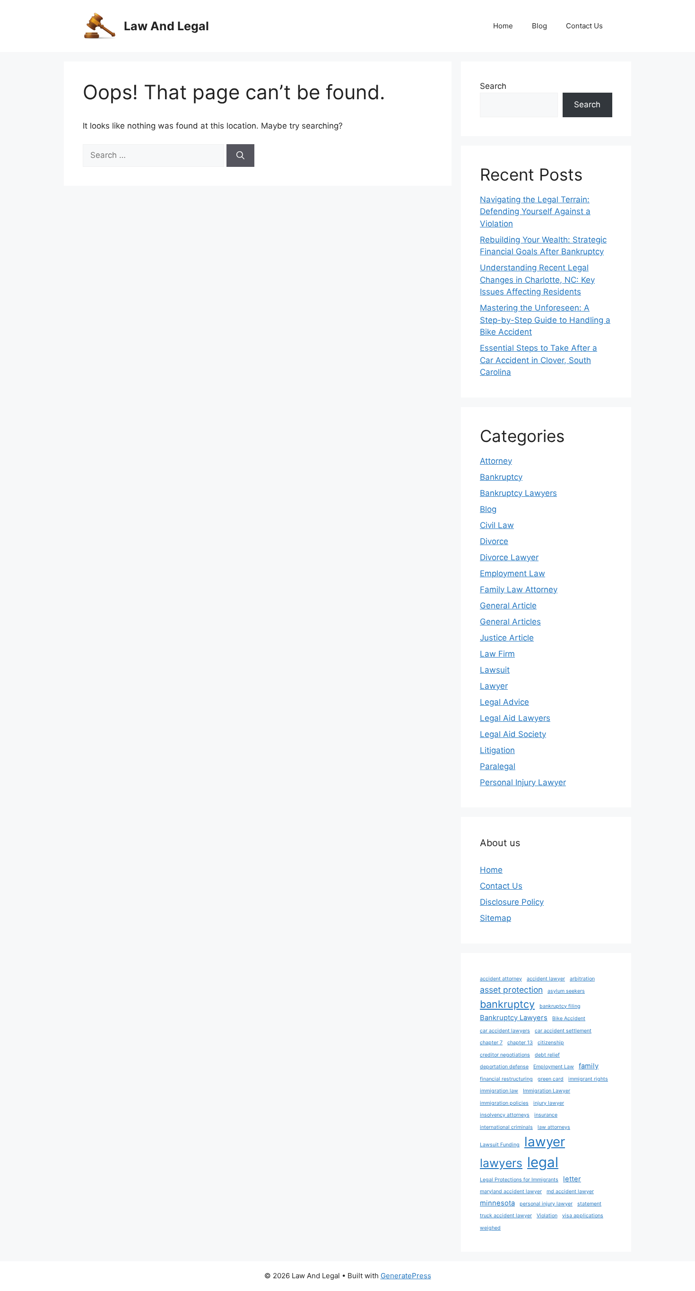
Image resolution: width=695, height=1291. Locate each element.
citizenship (551, 1043)
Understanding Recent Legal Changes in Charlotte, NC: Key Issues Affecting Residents (537, 279)
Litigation (497, 750)
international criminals (506, 1127)
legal (542, 1162)
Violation (547, 1216)
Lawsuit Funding (500, 1145)
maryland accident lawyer (511, 1191)
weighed (490, 1228)
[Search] (240, 155)
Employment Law (512, 573)
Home (503, 25)
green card (551, 1079)
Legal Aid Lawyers (515, 718)
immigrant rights (588, 1079)
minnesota (497, 1203)
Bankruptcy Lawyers (518, 493)
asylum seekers (566, 991)
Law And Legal (166, 26)
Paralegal (497, 766)
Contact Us (584, 25)
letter (572, 1179)
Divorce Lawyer (509, 557)
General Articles (510, 621)
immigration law (499, 1091)
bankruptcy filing (560, 1006)
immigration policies (504, 1103)
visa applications (582, 1216)
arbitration (582, 979)
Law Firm (497, 653)
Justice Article (507, 637)
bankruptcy (507, 1004)
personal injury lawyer (546, 1204)
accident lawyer (546, 979)
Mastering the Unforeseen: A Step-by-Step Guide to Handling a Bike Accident (545, 320)
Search (493, 86)
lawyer (544, 1142)
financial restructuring (506, 1079)
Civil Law (497, 525)
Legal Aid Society (513, 734)
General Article (508, 605)
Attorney (496, 461)
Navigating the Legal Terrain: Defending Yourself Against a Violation (535, 211)
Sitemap (495, 918)
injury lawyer (548, 1103)
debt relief (547, 1055)
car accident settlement (563, 1031)
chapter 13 (520, 1043)
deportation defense (504, 1067)
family (589, 1066)
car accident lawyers (505, 1031)
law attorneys (554, 1127)
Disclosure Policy (512, 902)
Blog (539, 25)
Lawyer (494, 686)
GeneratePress (406, 1275)
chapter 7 (491, 1043)
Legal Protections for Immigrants (519, 1180)
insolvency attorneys (505, 1115)
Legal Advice (504, 702)
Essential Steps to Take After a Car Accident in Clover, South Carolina (538, 360)
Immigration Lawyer (546, 1091)
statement (589, 1204)
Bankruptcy (501, 477)
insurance (545, 1115)
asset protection (511, 990)
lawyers (501, 1163)
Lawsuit (495, 670)
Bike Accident (568, 1018)
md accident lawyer (570, 1191)
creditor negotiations (505, 1055)
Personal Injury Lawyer (523, 782)
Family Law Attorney (518, 589)
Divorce (494, 541)
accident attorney (501, 979)
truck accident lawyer (506, 1216)
